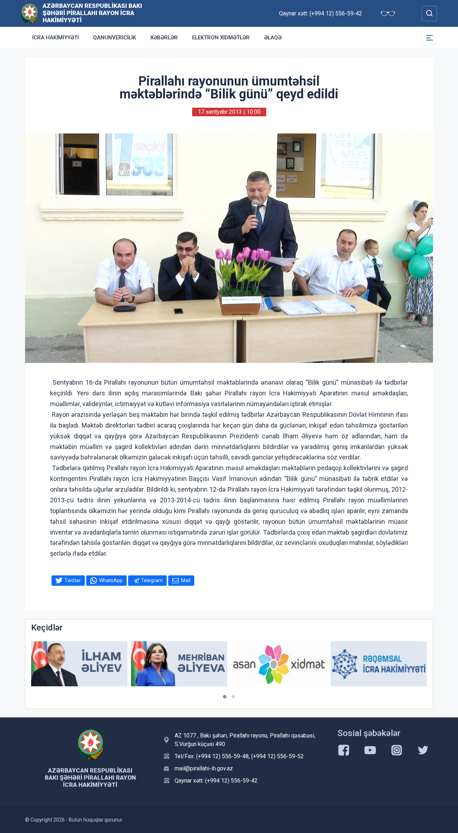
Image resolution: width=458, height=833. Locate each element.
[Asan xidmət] (279, 664)
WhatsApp (111, 580)
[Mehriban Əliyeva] (179, 664)
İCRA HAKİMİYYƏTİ (55, 37)
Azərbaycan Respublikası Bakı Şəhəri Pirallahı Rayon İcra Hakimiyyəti (92, 13)
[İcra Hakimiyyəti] (29, 13)
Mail (185, 580)
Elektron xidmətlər (221, 37)
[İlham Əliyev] (79, 664)
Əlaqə (273, 37)
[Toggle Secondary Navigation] (429, 37)
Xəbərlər (164, 37)
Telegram (152, 580)
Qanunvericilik (114, 37)
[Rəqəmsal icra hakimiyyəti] (379, 664)
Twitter (72, 580)
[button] (224, 696)
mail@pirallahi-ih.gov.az (204, 768)
